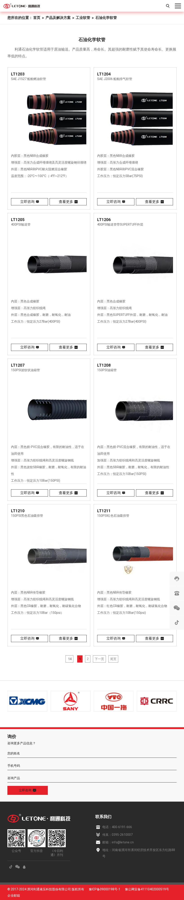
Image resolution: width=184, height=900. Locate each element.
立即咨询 (27, 202)
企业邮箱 (13, 895)
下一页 (99, 659)
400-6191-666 (122, 827)
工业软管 (83, 18)
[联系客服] (177, 579)
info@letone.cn (123, 842)
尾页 (113, 659)
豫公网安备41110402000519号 (147, 889)
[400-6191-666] (177, 593)
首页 (36, 18)
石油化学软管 (106, 18)
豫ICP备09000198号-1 (104, 889)
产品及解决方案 (58, 18)
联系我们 (103, 816)
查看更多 (66, 202)
